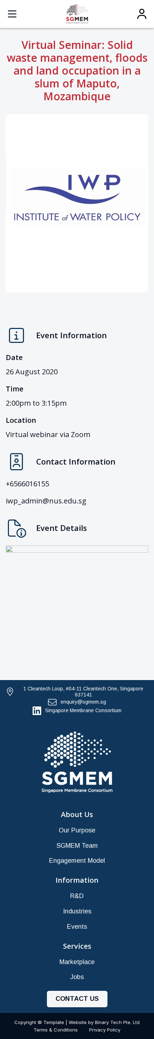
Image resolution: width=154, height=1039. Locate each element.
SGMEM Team (77, 845)
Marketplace (77, 961)
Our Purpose (77, 830)
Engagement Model (77, 860)
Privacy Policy (104, 1030)
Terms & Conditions (56, 1030)
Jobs (77, 976)
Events (77, 926)
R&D (77, 895)
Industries (77, 911)
